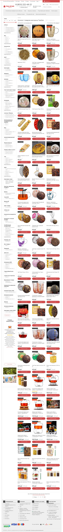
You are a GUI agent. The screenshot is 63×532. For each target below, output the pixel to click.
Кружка (7, 163)
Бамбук (7, 267)
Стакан (7, 157)
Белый (7, 173)
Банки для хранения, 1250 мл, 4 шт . (53, 482)
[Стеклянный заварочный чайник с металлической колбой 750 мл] (24, 194)
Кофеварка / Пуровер (10, 97)
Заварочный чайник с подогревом (9, 96)
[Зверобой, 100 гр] (24, 54)
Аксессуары (54, 10)
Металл (7, 307)
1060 (6, 245)
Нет (6, 124)
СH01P (7, 84)
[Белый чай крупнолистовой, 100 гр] (38, 171)
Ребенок (7, 255)
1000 (6, 211)
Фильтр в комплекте (9, 234)
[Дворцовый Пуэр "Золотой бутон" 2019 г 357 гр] (53, 287)
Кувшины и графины (10, 93)
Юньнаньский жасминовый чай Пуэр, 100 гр (24, 296)
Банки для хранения (41, 14)
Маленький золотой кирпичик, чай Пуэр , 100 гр (53, 179)
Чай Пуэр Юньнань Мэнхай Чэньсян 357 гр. (53, 156)
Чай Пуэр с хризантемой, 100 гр (38, 249)
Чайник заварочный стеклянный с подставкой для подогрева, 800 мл (52, 389)
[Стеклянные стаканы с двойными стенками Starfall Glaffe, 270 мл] (38, 287)
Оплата (22, 1)
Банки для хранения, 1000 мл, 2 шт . (38, 459)
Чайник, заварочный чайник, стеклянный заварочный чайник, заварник (9, 182)
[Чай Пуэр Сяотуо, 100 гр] (24, 264)
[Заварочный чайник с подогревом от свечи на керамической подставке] (38, 404)
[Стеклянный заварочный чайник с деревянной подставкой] (24, 404)
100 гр (7, 38)
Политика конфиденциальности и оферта (10, 505)
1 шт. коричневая (9, 52)
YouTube (36, 509)
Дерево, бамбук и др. (10, 106)
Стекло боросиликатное (9, 221)
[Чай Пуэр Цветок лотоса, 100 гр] (38, 357)
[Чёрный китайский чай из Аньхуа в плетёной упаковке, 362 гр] (24, 124)
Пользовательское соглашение (9, 508)
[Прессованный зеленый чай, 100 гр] (24, 217)
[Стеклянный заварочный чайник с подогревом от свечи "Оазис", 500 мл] (38, 381)
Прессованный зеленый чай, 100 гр (24, 226)
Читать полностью (9, 347)
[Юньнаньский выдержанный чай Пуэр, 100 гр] (53, 124)
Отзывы (27, 1)
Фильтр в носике (9, 303)
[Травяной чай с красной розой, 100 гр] (38, 217)
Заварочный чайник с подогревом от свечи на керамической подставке (37, 413)
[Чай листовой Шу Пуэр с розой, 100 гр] (38, 264)
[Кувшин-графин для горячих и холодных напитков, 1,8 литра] (53, 450)
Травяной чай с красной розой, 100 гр (37, 226)
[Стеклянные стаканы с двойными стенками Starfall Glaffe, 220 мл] (38, 334)
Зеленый (7, 58)
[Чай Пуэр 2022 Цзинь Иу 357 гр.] (53, 78)
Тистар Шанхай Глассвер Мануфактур (10, 194)
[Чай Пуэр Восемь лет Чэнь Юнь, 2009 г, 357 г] (38, 31)
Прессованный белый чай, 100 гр (23, 459)
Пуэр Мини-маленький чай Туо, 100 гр (24, 366)
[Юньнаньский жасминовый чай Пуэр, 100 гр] (24, 287)
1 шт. (6, 50)
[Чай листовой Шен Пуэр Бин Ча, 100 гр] (53, 101)
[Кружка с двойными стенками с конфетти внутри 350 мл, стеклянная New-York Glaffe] (53, 31)
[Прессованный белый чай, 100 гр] (24, 450)
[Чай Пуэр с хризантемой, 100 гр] (38, 241)
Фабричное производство (8, 282)
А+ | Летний (8, 69)
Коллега (7, 257)
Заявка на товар (24, 45)
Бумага (7, 108)
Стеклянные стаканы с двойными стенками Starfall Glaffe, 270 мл (38, 296)
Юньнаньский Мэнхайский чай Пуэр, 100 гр (38, 203)
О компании (32, 1)
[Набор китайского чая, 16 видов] (24, 147)
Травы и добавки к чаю (10, 131)
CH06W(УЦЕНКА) (9, 85)
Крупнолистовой (9, 151)
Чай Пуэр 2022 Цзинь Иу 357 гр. (53, 86)
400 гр (7, 40)
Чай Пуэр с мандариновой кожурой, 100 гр (38, 63)
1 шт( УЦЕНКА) (8, 49)
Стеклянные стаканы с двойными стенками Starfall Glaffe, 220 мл (38, 343)
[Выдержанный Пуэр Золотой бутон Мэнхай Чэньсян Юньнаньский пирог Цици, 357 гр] (38, 147)
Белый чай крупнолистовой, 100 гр (38, 179)
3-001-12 (7, 76)
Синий (7, 59)
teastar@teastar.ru (52, 510)
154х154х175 (7, 241)
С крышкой (8, 235)
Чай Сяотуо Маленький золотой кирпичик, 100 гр (37, 319)
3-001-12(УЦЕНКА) (9, 74)
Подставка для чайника (44, 10)
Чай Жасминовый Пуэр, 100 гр (24, 109)
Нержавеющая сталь (9, 268)
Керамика (8, 107)
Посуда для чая (30, 14)
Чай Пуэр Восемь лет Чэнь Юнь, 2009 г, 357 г (38, 40)
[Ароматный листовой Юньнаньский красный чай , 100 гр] (38, 124)
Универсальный (9, 249)
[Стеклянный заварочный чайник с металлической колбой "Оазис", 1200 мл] (24, 334)
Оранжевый (8, 63)
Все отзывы (10, 364)
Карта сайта (28, 530)
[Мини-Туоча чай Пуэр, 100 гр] (53, 241)
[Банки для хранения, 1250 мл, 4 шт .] (53, 474)
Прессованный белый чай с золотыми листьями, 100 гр (24, 179)
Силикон (7, 296)
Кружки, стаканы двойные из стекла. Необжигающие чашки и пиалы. (25, 510)
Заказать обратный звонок (53, 508)
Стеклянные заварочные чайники (14, 10)
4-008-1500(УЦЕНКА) (9, 31)
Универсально (8, 254)
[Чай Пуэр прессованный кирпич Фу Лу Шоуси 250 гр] (24, 311)
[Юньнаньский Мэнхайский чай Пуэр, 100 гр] (38, 194)
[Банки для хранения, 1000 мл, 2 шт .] (38, 450)
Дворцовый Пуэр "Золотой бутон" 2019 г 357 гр (52, 296)
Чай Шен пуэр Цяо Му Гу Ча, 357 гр (24, 40)
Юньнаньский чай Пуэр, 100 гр (53, 273)
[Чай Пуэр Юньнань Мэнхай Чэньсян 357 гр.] (53, 147)
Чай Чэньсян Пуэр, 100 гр (37, 109)
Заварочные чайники (10, 91)
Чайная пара (8, 160)
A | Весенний (8, 70)
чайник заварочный (9, 311)
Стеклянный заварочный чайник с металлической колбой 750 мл (23, 203)
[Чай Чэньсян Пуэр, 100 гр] (38, 101)
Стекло (7, 101)
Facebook (36, 505)
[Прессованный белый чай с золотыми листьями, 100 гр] (24, 171)
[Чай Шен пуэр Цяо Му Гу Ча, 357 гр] (24, 31)
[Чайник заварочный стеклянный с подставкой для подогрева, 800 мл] (53, 381)
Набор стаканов (8, 159)
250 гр (7, 39)
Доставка (18, 1)
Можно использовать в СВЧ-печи (9, 228)
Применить (7, 315)
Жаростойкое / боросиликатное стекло (8, 104)
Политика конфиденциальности (37, 530)
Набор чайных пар (9, 161)
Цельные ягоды (8, 146)
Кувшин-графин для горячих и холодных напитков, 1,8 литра (53, 459)
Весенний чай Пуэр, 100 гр (53, 225)
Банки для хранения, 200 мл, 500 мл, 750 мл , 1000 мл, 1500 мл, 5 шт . (24, 389)
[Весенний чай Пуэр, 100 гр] (53, 217)
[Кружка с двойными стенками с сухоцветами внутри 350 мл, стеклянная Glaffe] (53, 194)
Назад (35, 497)
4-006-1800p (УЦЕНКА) (10, 30)
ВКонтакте (36, 503)
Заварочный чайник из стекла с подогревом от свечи (38, 436)
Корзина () (47, 1)
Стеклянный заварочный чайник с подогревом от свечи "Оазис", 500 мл (37, 389)
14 (6, 272)
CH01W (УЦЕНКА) (9, 80)
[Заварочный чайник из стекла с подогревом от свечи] (38, 427)
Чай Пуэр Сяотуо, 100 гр (23, 272)
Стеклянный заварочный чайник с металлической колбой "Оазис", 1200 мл (23, 343)
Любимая (7, 259)
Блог (6, 513)
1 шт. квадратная (8, 51)
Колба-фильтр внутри (10, 115)
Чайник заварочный (9, 198)
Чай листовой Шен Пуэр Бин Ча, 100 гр (53, 109)
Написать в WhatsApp (53, 506)
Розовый (7, 62)
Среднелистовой (9, 152)
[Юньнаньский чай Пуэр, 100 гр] (53, 264)
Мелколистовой (9, 153)
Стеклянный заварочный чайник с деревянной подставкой (23, 413)
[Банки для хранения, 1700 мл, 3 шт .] (24, 474)
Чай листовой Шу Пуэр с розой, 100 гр (37, 273)
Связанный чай (8, 145)
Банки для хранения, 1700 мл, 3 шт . (24, 482)
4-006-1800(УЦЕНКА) (9, 28)
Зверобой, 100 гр (21, 62)
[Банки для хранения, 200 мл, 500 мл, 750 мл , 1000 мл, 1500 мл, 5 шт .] (24, 381)
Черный (7, 61)
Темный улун (8, 134)
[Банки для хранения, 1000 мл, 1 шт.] (53, 357)
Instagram (36, 507)
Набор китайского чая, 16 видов (23, 156)
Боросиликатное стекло (8, 264)
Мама (6, 256)
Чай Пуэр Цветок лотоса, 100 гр (38, 366)
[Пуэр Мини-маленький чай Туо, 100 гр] (24, 357)
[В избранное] (30, 26)
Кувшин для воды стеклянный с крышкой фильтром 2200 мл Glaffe (37, 483)
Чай (25, 10)
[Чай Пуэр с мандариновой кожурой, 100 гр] (38, 54)
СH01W (7, 81)
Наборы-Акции (21, 14)
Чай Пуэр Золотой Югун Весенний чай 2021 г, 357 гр (38, 86)
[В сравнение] (30, 28)
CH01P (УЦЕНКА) (8, 83)
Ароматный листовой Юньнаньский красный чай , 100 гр (38, 133)
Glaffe (6, 202)
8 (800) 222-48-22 (24, 4)
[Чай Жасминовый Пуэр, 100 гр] (24, 101)
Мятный (7, 174)
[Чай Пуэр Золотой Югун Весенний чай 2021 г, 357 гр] (38, 78)
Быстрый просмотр (24, 36)
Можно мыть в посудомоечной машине (8, 230)
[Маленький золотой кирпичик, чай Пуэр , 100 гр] (53, 171)
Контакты (7, 518)
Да (6, 123)
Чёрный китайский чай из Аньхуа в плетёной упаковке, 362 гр (24, 133)
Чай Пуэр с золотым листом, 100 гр (53, 319)
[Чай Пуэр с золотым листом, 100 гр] (53, 311)
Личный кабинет (55, 4)
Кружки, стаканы (32, 10)
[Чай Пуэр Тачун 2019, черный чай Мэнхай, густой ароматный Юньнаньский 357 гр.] (53, 334)
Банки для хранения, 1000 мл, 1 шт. (53, 366)
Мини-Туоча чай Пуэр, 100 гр (53, 248)
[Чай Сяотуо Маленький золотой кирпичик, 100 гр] (38, 311)
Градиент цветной (9, 172)
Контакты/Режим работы (8, 1)
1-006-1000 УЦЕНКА (9, 27)
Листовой (7, 144)
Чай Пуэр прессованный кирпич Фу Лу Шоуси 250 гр (24, 319)
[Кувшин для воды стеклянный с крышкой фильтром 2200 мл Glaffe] (38, 474)
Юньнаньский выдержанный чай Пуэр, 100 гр (53, 133)
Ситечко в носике (9, 114)
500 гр (7, 42)
